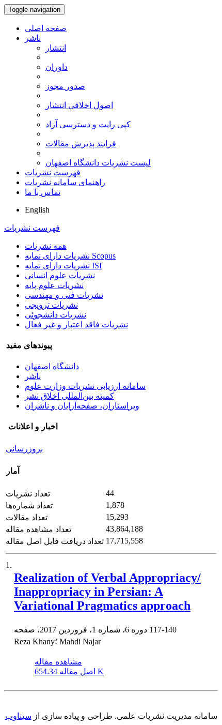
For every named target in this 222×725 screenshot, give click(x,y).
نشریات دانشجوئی (55, 314)
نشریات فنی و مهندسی (64, 295)
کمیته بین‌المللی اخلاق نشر (69, 395)
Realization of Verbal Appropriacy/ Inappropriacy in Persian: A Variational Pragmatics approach (107, 591)
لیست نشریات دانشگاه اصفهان (98, 162)
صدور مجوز (65, 86)
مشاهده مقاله (58, 661)
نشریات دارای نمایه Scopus (70, 255)
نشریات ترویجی (51, 304)
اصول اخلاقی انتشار (79, 105)
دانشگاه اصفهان (52, 366)
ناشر (33, 38)
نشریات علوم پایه (54, 285)
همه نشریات (46, 245)
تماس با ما (42, 192)
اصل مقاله (69, 671)
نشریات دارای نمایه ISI (63, 265)
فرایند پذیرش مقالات (80, 143)
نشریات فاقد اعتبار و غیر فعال (76, 324)
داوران (56, 67)
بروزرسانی (24, 448)
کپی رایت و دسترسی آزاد (88, 124)
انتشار (55, 47)
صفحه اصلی (46, 28)
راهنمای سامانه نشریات (65, 182)
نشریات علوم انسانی (60, 275)
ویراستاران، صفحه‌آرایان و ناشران (82, 405)
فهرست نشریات (53, 172)
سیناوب (18, 716)
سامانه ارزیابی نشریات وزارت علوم (85, 386)
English (37, 209)
